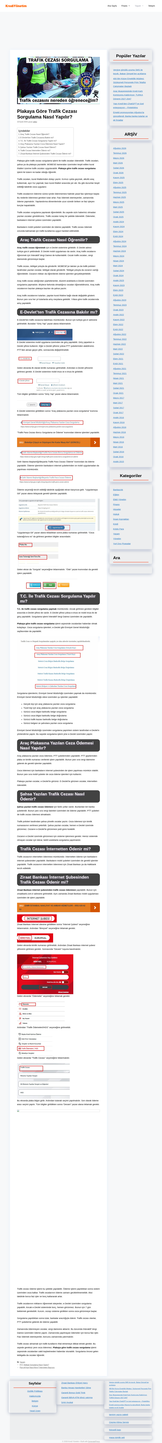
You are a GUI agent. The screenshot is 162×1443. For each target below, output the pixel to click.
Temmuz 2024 (120, 246)
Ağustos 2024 (119, 241)
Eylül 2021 (118, 363)
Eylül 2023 (118, 295)
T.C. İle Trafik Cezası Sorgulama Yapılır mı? (38, 141)
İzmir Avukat (67, 1402)
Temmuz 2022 (120, 339)
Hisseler (117, 509)
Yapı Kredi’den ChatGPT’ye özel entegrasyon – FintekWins (129, 1401)
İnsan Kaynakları (121, 519)
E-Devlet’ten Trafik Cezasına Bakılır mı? (37, 137)
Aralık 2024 (118, 222)
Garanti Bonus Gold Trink (73, 1393)
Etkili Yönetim (119, 499)
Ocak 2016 (118, 457)
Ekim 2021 (118, 359)
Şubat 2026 (118, 168)
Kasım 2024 (119, 226)
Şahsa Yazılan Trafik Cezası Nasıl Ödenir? (38, 147)
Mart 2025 (118, 207)
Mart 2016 (118, 447)
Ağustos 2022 (119, 334)
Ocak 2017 (118, 412)
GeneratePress (94, 1441)
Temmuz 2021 (120, 373)
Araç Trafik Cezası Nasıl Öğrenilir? (34, 134)
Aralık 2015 (118, 461)
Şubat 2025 (118, 212)
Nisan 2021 (118, 378)
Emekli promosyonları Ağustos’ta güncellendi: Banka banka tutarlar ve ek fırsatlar (130, 116)
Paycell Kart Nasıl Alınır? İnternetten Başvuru (37, 1367)
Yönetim (117, 539)
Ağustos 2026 (119, 148)
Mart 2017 (118, 403)
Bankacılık (118, 490)
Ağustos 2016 (119, 427)
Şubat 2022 (118, 354)
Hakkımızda (35, 1396)
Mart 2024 (118, 266)
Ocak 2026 (118, 173)
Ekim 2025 (118, 182)
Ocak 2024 (118, 275)
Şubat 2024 (118, 271)
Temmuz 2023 (120, 305)
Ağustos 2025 (119, 187)
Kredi (115, 524)
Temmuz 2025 (120, 192)
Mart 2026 (118, 163)
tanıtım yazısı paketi (118, 1414)
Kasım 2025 (119, 177)
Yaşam (138, 6)
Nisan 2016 (118, 442)
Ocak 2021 (118, 393)
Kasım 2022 (119, 319)
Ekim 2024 (118, 231)
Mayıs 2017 (118, 398)
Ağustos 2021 (119, 368)
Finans (124, 6)
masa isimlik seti (117, 1437)
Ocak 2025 (118, 217)
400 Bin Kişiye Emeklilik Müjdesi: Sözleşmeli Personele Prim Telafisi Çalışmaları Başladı (129, 82)
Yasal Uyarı (35, 1411)
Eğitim (116, 495)
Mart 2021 (118, 383)
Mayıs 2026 (118, 158)
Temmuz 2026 (120, 153)
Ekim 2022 (118, 324)
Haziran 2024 (119, 251)
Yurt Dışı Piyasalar (122, 543)
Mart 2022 (118, 349)
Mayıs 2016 (118, 437)
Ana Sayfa (112, 6)
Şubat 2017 (118, 408)
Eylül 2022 (118, 329)
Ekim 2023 (118, 290)
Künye (35, 1406)
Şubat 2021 (118, 388)
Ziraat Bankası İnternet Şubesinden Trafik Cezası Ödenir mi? (45, 154)
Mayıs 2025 (118, 202)
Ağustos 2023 (119, 300)
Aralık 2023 (118, 280)
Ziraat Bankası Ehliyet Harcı (74, 1383)
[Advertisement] (81, 29)
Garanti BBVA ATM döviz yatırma (77, 1397)
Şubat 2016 (118, 452)
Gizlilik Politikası (35, 1391)
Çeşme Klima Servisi (119, 1422)
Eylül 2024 (118, 236)
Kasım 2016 (119, 422)
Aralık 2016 (118, 417)
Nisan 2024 (118, 261)
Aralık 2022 (118, 315)
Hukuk (116, 514)
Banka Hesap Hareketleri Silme (76, 1388)
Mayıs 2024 (118, 256)
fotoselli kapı (115, 1430)
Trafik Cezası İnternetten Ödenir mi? (35, 150)
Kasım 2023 (119, 285)
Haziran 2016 (119, 432)
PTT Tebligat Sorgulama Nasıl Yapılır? (34, 1365)
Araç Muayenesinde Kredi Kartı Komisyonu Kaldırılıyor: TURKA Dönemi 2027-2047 (128, 95)
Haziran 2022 (119, 344)
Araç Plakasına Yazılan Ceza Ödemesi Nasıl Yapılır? (42, 144)
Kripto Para (118, 529)
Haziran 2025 (119, 197)
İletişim (151, 6)
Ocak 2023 (118, 310)
